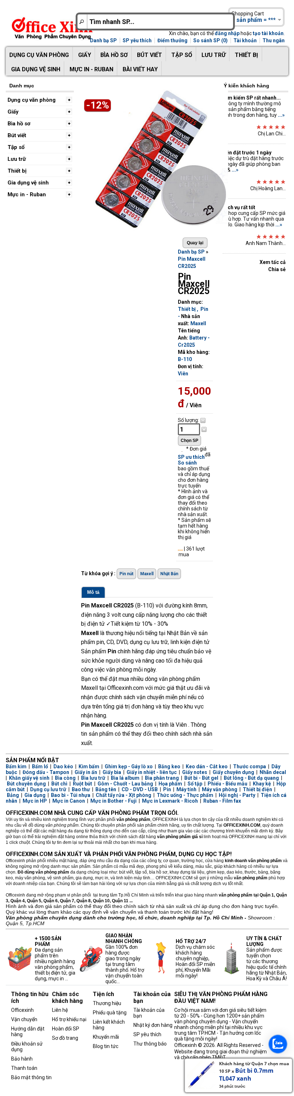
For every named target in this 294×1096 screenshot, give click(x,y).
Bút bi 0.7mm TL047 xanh (246, 1074)
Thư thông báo (150, 1044)
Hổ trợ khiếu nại (69, 1019)
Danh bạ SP (103, 40)
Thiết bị (246, 55)
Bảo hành (22, 1059)
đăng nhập (227, 33)
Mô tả (93, 592)
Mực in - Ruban (91, 69)
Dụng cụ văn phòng (39, 55)
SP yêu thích (137, 40)
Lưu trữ (213, 55)
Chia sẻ (277, 269)
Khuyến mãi (106, 1037)
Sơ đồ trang (65, 1038)
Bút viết (149, 55)
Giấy (84, 55)
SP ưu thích (191, 457)
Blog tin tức (105, 1046)
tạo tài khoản (268, 33)
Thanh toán (24, 1068)
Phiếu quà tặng (110, 1012)
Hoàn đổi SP (65, 1029)
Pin (204, 309)
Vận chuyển (24, 1019)
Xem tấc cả (273, 262)
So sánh (187, 463)
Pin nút (126, 573)
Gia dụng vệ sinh (35, 69)
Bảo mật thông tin (31, 1077)
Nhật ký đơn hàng (152, 1025)
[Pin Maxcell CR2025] (156, 229)
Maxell (198, 323)
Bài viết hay (140, 69)
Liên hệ (60, 1010)
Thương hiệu (107, 1003)
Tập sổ (181, 55)
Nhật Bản (169, 573)
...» (281, 115)
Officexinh (22, 1010)
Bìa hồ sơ (114, 55)
